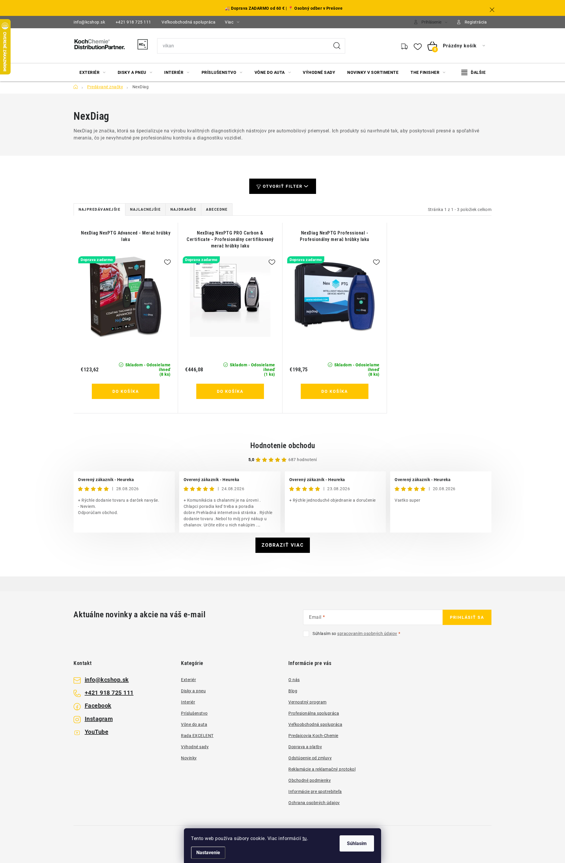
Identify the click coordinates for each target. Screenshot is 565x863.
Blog (292, 691)
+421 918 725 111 (133, 22)
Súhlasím (357, 843)
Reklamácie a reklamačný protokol (321, 769)
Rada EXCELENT (197, 735)
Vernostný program (307, 702)
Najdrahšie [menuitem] (183, 209)
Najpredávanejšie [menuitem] (99, 209)
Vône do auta (194, 724)
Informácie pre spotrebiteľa (315, 791)
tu (305, 838)
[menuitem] (93, 72)
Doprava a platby (305, 746)
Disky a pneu (193, 691)
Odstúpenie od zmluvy (310, 758)
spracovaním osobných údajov (367, 633)
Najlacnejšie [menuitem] (145, 209)
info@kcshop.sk (89, 22)
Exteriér (188, 679)
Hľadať (337, 46)
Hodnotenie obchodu (282, 445)
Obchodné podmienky (309, 780)
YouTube (97, 731)
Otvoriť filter (283, 186)
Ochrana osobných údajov (314, 802)
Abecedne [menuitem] (216, 209)
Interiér (188, 702)
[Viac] (474, 72)
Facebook (98, 705)
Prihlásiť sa (467, 617)
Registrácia (476, 22)
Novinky (189, 758)
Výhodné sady (195, 746)
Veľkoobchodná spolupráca (188, 22)
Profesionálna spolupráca (313, 713)
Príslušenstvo (194, 713)
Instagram (99, 718)
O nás (294, 679)
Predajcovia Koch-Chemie (313, 735)
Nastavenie (208, 852)
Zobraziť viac (283, 545)
